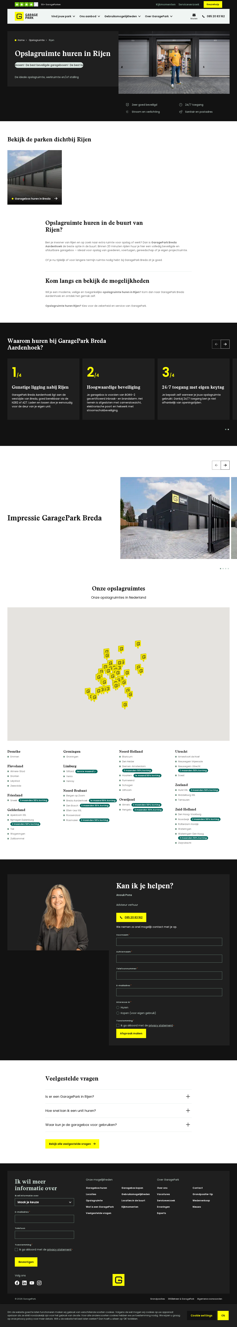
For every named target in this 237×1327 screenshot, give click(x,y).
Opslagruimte (36, 40)
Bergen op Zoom (75, 795)
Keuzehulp (213, 4)
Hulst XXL (198, 790)
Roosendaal (73, 815)
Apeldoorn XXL (18, 815)
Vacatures (163, 1194)
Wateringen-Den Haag (192, 835)
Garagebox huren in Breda (33, 198)
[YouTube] (32, 1283)
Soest (181, 775)
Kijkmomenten (166, 4)
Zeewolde (15, 785)
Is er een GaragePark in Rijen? (69, 1096)
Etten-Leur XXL (73, 810)
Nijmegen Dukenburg (24, 821)
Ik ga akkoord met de (147, 1025)
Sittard (81, 771)
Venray (70, 781)
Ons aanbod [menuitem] (87, 16)
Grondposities (157, 1298)
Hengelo (141, 809)
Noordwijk (198, 819)
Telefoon (20, 1228)
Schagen (127, 785)
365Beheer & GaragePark (181, 1298)
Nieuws (197, 1206)
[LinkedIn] (24, 1283)
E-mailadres (123, 985)
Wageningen (17, 833)
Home (21, 40)
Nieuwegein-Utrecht (192, 768)
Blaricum (127, 756)
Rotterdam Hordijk (188, 824)
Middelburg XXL (186, 795)
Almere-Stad (17, 771)
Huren (124, 1007)
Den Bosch (87, 805)
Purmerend (128, 780)
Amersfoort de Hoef (189, 756)
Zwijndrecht (184, 842)
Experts (161, 1213)
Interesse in (123, 1002)
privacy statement (161, 1025)
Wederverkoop (201, 1200)
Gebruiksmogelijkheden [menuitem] (120, 16)
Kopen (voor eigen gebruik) (138, 1013)
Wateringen (184, 828)
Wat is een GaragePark (100, 1206)
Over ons (162, 1187)
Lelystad (15, 780)
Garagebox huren (96, 1187)
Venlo (69, 776)
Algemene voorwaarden (209, 1298)
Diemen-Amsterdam (136, 768)
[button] (118, 673)
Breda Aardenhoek (90, 800)
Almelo (141, 804)
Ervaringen (163, 1206)
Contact (198, 1187)
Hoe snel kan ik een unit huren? (70, 1110)
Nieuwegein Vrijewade (190, 761)
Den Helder (128, 761)
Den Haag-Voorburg (189, 814)
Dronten (14, 776)
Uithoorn (127, 790)
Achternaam (124, 951)
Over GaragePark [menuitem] (157, 16)
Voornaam (123, 934)
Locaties (91, 1194)
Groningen (72, 756)
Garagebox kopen (132, 1187)
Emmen (14, 756)
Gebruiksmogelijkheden (135, 1194)
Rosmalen (87, 820)
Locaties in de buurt (133, 1200)
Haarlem (141, 775)
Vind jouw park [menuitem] (61, 16)
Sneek (28, 800)
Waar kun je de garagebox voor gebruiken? (81, 1124)
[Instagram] (39, 1283)
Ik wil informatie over (27, 1196)
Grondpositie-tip (203, 1194)
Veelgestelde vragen (98, 1213)
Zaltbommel (17, 838)
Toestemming (125, 1020)
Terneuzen (184, 799)
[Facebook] (17, 1283)
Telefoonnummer (127, 968)
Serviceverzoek (188, 4)
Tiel (12, 828)
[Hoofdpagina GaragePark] (26, 16)
